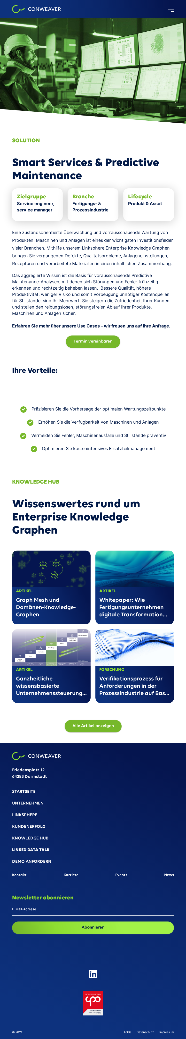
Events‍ (121, 875)
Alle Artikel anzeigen (93, 726)
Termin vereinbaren (93, 341)
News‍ (169, 875)
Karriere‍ (71, 875)
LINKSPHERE (24, 815)
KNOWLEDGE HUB (30, 839)
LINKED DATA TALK (30, 850)
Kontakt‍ (19, 875)
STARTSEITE (24, 792)
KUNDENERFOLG (28, 827)
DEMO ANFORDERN (31, 862)
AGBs (127, 1032)
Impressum (166, 1032)
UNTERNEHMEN (28, 804)
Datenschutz (145, 1032)
